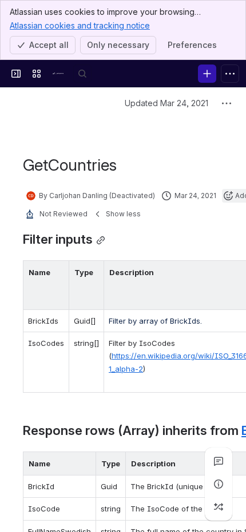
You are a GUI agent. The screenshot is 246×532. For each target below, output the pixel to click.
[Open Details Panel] (218, 484)
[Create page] (218, 507)
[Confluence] (59, 74)
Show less (123, 213)
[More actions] (226, 103)
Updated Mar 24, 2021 (166, 103)
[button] (57, 272)
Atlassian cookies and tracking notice (80, 25)
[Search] (82, 74)
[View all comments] (218, 461)
